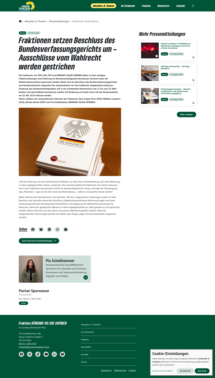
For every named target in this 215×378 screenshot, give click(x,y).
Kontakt (84, 354)
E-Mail (23, 303)
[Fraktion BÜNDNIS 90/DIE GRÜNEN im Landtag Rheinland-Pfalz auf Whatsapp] (54, 354)
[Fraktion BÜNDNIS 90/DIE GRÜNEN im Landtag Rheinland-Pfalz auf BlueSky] (62, 354)
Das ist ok (202, 371)
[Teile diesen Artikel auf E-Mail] (65, 229)
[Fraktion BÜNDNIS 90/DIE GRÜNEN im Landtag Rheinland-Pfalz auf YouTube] (46, 354)
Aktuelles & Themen (35, 21)
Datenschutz (120, 370)
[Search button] (193, 5)
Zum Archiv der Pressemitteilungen (37, 240)
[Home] (27, 5)
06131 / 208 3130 (32, 298)
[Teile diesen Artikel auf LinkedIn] (49, 229)
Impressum (106, 370)
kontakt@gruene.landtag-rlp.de (34, 347)
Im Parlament (87, 332)
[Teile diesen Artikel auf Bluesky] (41, 229)
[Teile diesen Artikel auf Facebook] (32, 229)
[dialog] (181, 362)
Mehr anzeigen (186, 114)
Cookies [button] (132, 370)
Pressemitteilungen (59, 21)
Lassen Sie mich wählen (162, 371)
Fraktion (85, 339)
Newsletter (86, 347)
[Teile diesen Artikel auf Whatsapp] (57, 229)
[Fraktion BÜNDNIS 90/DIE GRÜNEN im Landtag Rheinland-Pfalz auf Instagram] (29, 354)
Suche (84, 361)
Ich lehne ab (185, 371)
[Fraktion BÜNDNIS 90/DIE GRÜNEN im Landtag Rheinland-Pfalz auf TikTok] (37, 354)
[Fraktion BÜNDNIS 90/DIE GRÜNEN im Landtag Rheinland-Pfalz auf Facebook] (21, 354)
